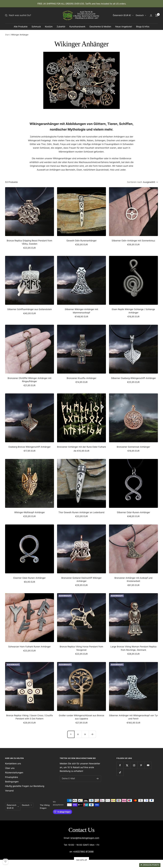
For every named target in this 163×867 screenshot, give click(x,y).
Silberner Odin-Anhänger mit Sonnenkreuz (133, 240)
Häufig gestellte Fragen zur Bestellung (24, 786)
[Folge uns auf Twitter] (127, 765)
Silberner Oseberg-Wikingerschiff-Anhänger (133, 378)
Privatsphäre (11, 777)
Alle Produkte (21, 26)
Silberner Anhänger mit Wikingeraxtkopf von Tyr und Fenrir (133, 717)
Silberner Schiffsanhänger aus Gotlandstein (29, 309)
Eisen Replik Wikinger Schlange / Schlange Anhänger (133, 311)
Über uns (10, 768)
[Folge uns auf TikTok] (120, 772)
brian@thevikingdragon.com (85, 838)
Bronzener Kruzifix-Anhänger (81, 378)
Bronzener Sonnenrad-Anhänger (133, 447)
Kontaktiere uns (13, 763)
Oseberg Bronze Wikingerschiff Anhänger (29, 447)
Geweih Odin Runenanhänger (81, 240)
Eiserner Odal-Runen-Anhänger (29, 578)
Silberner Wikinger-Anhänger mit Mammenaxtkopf (81, 311)
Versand (9, 790)
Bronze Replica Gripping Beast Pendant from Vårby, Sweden (29, 242)
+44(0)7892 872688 (83, 851)
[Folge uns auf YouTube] (148, 765)
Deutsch (140, 15)
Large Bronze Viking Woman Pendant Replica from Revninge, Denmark (133, 648)
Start (7, 34)
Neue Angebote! (123, 26)
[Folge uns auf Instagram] (134, 765)
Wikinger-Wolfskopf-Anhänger (29, 512)
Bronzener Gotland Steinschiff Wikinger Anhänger (81, 579)
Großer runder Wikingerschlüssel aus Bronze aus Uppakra (81, 717)
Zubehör (61, 26)
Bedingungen (12, 781)
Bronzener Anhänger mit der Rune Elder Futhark (81, 447)
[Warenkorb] (156, 15)
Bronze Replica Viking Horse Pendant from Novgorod (81, 648)
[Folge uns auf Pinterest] (141, 765)
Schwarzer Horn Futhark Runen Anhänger (29, 646)
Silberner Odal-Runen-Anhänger (133, 512)
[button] (149, 865)
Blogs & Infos (142, 26)
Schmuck (36, 26)
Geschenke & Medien (100, 26)
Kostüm (49, 26)
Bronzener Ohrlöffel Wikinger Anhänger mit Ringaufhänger (29, 380)
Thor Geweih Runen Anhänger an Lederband (81, 512)
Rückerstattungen (14, 772)
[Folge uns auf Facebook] (120, 765)
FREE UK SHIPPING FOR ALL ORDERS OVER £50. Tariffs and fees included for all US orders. (81, 3)
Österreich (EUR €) (122, 15)
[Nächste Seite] (92, 734)
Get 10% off (81, 860)
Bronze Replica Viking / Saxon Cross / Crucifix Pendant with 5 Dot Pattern (29, 717)
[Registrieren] (97, 778)
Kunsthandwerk (77, 26)
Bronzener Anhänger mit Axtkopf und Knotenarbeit (133, 579)
